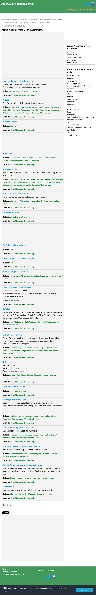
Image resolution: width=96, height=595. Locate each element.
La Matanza (18, 95)
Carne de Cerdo (73, 125)
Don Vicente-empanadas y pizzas (18, 427)
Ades (69, 94)
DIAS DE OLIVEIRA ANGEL (14, 386)
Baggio (69, 112)
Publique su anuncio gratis (81, 9)
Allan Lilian (8, 153)
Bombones (71, 114)
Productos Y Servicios (75, 76)
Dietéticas (23, 456)
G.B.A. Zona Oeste (74, 57)
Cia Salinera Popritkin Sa (14, 245)
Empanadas (45, 348)
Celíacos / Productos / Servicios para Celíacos (29, 453)
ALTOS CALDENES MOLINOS (15, 193)
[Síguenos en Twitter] (87, 4)
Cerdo (69, 132)
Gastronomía (38, 107)
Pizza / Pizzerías (49, 375)
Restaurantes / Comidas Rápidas (26, 419)
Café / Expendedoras (18, 158)
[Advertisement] (21, 49)
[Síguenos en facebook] (53, 577)
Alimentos (26, 107)
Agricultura (14, 217)
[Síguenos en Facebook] (92, 4)
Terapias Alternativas (41, 113)
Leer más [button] (7, 591)
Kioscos (51, 494)
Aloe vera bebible (10, 169)
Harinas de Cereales (50, 201)
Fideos (12, 478)
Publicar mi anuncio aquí (13, 574)
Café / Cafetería (16, 322)
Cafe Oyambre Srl (11, 212)
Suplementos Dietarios (20, 113)
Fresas (19, 478)
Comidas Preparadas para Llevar (23, 348)
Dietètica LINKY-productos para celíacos (21, 446)
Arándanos (71, 107)
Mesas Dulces (27, 375)
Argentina (71, 52)
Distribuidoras (26, 179)
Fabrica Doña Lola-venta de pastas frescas (22, 465)
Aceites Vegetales (73, 83)
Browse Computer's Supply (15, 271)
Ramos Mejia (29, 95)
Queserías (26, 91)
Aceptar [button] (84, 590)
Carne (69, 122)
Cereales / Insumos (39, 276)
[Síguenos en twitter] (48, 577)
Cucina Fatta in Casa (12, 335)
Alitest (6, 100)
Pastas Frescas (48, 478)
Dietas (15, 456)
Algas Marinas (72, 99)
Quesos (35, 91)
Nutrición (7, 110)
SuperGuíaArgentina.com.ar (17, 3)
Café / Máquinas (36, 158)
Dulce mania (8, 486)
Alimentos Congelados (30, 201)
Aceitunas (70, 89)
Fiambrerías (14, 91)
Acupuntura (14, 107)
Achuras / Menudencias (76, 91)
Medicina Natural (53, 107)
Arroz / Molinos (73, 109)
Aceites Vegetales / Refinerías (78, 86)
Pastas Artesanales (32, 478)
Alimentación (72, 101)
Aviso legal (6, 569)
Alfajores (13, 494)
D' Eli (5, 362)
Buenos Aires (72, 55)
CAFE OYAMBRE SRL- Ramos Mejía (18, 258)
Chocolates (14, 300)
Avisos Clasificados (27, 494)
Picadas (37, 375)
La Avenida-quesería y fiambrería (18, 81)
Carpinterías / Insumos (19, 276)
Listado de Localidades (45, 570)
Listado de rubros (9, 571)
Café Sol (6, 309)
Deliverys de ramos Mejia (14, 399)
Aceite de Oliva (72, 81)
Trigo (5, 204)
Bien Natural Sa (10, 121)
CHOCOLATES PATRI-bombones (17, 287)
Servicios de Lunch (11, 378)
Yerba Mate (14, 263)
